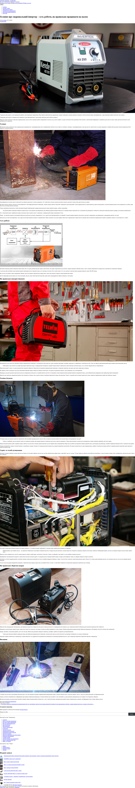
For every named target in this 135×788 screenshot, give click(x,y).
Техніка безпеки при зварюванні (10, 738)
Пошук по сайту (4, 712)
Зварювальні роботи (8, 9)
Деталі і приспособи (8, 727)
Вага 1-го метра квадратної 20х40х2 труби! (14, 764)
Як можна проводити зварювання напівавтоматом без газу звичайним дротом (19, 704)
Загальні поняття (7, 730)
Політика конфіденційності (9, 12)
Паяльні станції (6, 748)
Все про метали (6, 724)
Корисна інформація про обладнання (11, 735)
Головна (5, 7)
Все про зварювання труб (9, 723)
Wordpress (17, 787)
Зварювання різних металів (9, 732)
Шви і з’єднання (7, 741)
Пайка (4, 746)
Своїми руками (6, 737)
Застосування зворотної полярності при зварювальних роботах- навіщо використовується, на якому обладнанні (66, 704)
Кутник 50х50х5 (8, 779)
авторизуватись (23, 709)
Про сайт (5, 13)
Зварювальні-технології (8, 731)
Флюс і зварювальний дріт (9, 740)
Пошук (131, 714)
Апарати (5, 719)
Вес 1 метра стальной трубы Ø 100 (12, 782)
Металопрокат (6, 726)
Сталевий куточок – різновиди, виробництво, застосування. (18, 776)
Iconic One (2, 787)
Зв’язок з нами (6, 8)
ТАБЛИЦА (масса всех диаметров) (12, 758)
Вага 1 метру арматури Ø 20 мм (11, 761)
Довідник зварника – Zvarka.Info (8, 0)
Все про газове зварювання (9, 722)
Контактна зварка (7, 733)
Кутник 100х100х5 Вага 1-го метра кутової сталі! (15, 773)
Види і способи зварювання (9, 721)
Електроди (5, 728)
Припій (4, 749)
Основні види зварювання (9, 10)
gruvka (4, 20)
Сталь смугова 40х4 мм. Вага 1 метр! (13, 770)
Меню (2, 4)
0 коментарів (3, 21)
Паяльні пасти (6, 747)
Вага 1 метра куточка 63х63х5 (11, 767)
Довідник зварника (17, 784)
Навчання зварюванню (10, 701)
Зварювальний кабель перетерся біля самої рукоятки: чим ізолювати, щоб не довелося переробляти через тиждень (31, 755)
